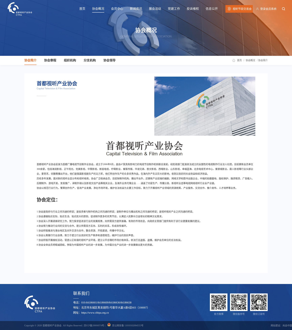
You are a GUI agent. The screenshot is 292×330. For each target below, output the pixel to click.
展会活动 (155, 8)
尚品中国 (287, 325)
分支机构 (90, 60)
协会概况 (98, 8)
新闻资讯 (136, 8)
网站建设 (275, 325)
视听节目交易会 (242, 8)
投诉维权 (193, 8)
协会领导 (109, 60)
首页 (82, 8)
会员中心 (117, 8)
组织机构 (70, 60)
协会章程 (50, 60)
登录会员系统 (268, 8)
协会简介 (30, 60)
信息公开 (212, 8)
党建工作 (174, 8)
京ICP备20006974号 (94, 325)
